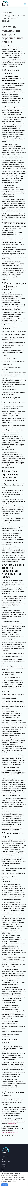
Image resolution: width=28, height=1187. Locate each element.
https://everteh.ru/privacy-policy (10, 1132)
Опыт (3, 1169)
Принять (4, 1184)
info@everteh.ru (12, 1123)
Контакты (4, 1166)
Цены (3, 1171)
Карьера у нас (6, 1161)
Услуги (3, 1159)
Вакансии (4, 1164)
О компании (5, 1156)
